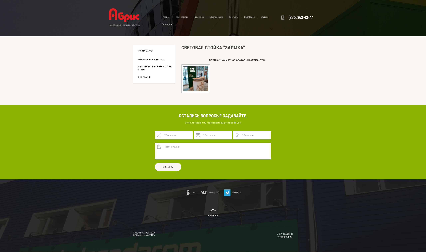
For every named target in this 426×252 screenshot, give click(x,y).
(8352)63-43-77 (300, 17)
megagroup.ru (284, 236)
